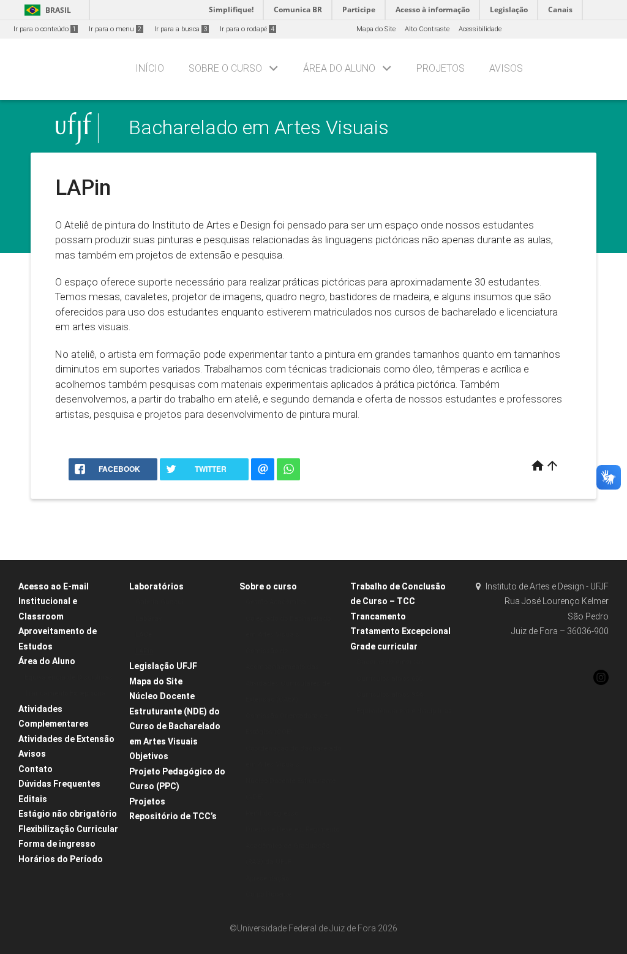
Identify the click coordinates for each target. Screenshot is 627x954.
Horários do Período (60, 859)
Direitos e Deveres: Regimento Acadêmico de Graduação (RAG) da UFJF (292, 845)
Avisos (506, 68)
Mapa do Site (376, 29)
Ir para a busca (180, 29)
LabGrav (148, 619)
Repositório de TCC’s (173, 816)
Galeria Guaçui (159, 602)
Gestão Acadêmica (276, 602)
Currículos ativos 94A (389, 694)
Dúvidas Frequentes (59, 784)
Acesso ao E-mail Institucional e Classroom (53, 601)
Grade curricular (384, 646)
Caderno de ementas (390, 662)
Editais (32, 799)
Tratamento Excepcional (400, 631)
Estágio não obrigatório (67, 814)
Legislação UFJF (163, 666)
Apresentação (267, 878)
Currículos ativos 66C (390, 679)
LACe (143, 634)
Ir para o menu (115, 29)
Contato (35, 769)
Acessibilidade (480, 29)
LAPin (144, 651)
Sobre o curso (225, 68)
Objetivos (148, 756)
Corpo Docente (268, 894)
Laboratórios (156, 586)
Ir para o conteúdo (44, 29)
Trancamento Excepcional (66, 693)
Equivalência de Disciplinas (68, 677)
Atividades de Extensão (66, 739)
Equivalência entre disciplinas (404, 711)
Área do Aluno (339, 68)
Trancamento (378, 616)
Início (149, 68)
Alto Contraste (427, 29)
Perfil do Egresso (272, 813)
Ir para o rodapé (247, 29)
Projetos (440, 68)
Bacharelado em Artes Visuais (259, 127)
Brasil (45, 10)
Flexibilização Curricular (68, 829)
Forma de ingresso (57, 844)
